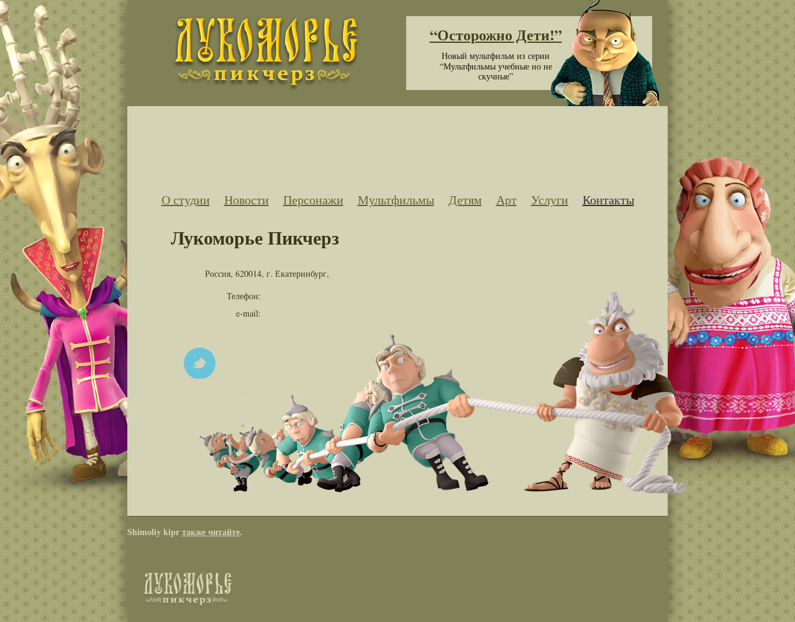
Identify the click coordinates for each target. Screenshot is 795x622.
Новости (246, 199)
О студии (185, 199)
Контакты (608, 199)
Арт (506, 199)
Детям (465, 199)
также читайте (211, 531)
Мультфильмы (396, 199)
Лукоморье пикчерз (266, 54)
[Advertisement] (397, 145)
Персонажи (313, 199)
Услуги (549, 199)
